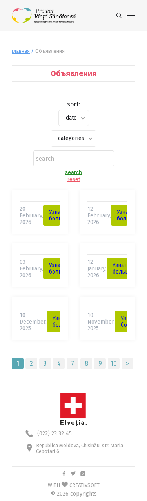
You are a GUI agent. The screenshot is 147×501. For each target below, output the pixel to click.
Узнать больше (59, 215)
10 (114, 363)
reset (73, 179)
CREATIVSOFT (84, 485)
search (73, 172)
